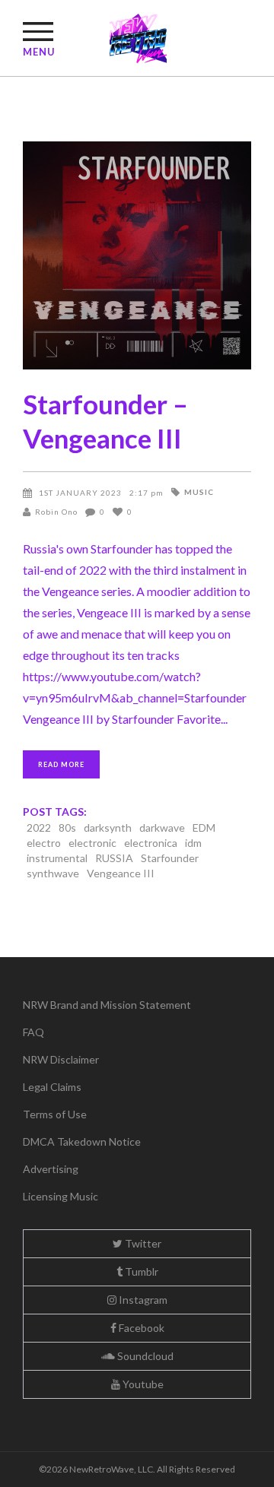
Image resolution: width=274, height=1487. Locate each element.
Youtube (142, 1384)
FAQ (33, 1032)
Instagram (141, 1299)
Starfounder (170, 857)
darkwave (162, 827)
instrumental (57, 857)
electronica (150, 842)
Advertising (50, 1168)
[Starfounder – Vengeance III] (137, 255)
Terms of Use (55, 1114)
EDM (204, 827)
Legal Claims (52, 1086)
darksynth (108, 827)
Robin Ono (56, 511)
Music (199, 491)
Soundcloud (144, 1355)
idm (193, 842)
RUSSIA (114, 857)
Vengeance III (121, 873)
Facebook (140, 1327)
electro (44, 842)
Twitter (142, 1243)
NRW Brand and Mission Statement (107, 1004)
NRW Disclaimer (61, 1059)
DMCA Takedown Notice (82, 1141)
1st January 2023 (80, 492)
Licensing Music (60, 1196)
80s (67, 827)
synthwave (53, 873)
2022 (39, 827)
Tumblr (140, 1271)
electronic (92, 842)
